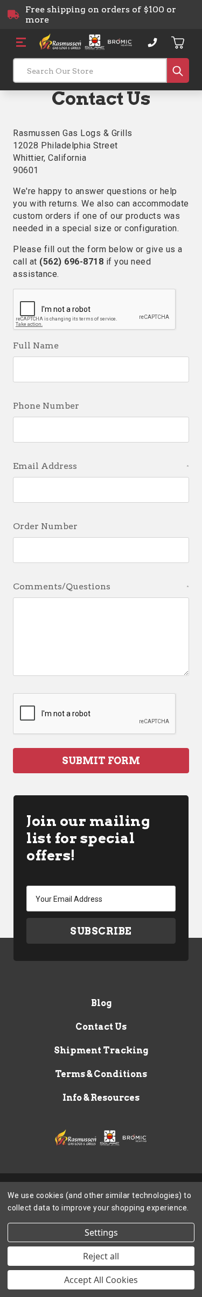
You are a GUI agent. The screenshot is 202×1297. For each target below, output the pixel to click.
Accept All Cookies (101, 1280)
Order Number (45, 526)
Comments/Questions (101, 586)
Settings (101, 1232)
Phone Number (46, 406)
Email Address (101, 466)
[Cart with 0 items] (178, 42)
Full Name (36, 345)
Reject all (101, 1256)
